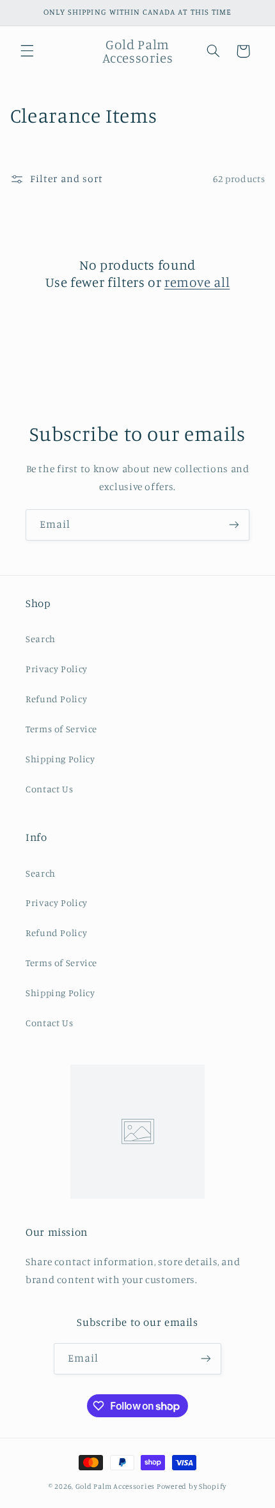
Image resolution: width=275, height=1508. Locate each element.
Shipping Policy (60, 758)
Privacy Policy (57, 668)
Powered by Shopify (191, 1486)
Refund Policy (56, 698)
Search (41, 638)
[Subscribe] (234, 525)
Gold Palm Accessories (115, 1486)
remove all (197, 281)
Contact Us (49, 788)
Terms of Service (61, 728)
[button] (27, 51)
